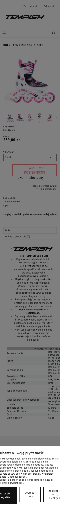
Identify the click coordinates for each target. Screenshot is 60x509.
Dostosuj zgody (30, 494)
